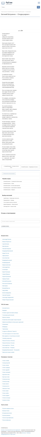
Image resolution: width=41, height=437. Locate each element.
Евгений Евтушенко (6, 281)
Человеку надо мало (7, 338)
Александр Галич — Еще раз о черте (10, 206)
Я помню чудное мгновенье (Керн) (10, 312)
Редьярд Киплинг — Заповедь (9, 200)
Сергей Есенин (5, 244)
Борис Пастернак (6, 271)
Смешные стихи (6, 388)
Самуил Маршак (6, 274)
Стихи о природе (6, 367)
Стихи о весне (5, 383)
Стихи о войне (5, 393)
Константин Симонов (7, 283)
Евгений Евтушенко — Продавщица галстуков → (29, 166)
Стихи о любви (5, 360)
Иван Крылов (5, 246)
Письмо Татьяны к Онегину (8, 340)
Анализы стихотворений (6, 429)
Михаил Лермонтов (6, 241)
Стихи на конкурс (6, 397)
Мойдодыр (4, 326)
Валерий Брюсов (6, 288)
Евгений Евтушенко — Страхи (9, 183)
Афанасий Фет (5, 255)
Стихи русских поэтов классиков (9, 173)
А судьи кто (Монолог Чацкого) (9, 331)
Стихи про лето (5, 386)
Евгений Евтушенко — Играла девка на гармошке (12, 187)
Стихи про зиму (5, 381)
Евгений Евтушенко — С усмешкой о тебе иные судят (13, 181)
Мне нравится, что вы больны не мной (11, 336)
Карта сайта (12, 434)
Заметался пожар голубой (8, 352)
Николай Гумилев (6, 295)
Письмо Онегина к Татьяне (8, 343)
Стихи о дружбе (5, 369)
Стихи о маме (5, 390)
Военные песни (5, 410)
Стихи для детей (6, 362)
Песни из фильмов (6, 420)
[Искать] (38, 7)
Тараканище (5, 329)
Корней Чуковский (6, 276)
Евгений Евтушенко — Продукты (9, 189)
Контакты (24, 432)
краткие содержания (16, 429)
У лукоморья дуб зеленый (8, 315)
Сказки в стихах (6, 400)
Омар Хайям (5, 290)
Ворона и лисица (6, 317)
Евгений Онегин (5, 308)
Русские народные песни (8, 408)
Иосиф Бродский (6, 262)
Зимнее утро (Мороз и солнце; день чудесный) (12, 322)
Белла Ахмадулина (6, 292)
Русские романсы (6, 415)
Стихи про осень (6, 379)
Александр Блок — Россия (8, 345)
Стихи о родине (5, 395)
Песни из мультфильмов (7, 417)
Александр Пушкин (6, 239)
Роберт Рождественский (7, 299)
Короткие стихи (5, 374)
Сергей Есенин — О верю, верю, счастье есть (11, 198)
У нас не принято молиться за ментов (10, 202)
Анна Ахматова (5, 257)
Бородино (4, 310)
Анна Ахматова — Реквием (8, 347)
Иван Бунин (5, 285)
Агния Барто (5, 269)
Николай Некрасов (6, 248)
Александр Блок (6, 267)
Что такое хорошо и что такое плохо (10, 333)
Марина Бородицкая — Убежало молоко (11, 204)
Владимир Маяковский (7, 250)
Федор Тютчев (5, 253)
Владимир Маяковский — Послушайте (10, 350)
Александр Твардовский (7, 297)
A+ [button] (22, 30)
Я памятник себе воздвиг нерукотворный (11, 319)
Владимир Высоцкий (7, 260)
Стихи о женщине (6, 372)
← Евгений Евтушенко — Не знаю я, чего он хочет (11, 167)
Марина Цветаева (6, 264)
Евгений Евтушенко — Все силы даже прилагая (12, 185)
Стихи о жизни (5, 365)
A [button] (18, 30)
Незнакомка (5, 324)
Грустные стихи (5, 376)
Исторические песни (7, 413)
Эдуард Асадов (5, 278)
